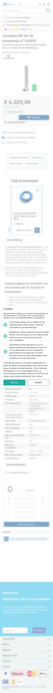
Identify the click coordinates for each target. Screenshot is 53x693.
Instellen (38, 382)
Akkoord (14, 382)
